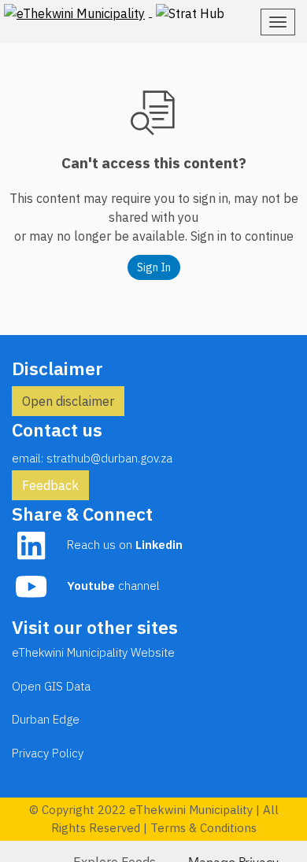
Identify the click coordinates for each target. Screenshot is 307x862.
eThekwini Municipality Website (93, 652)
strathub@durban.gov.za (109, 458)
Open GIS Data (51, 686)
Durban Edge (46, 719)
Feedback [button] (50, 485)
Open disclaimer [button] (68, 401)
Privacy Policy (47, 753)
